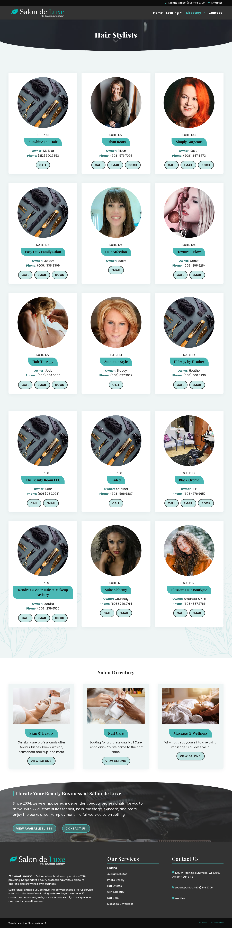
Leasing (172, 13)
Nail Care (113, 898)
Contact (215, 13)
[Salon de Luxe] (37, 13)
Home (158, 13)
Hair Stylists (114, 886)
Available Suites (117, 874)
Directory (193, 13)
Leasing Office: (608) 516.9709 (186, 2)
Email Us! (216, 2)
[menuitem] (184, 3)
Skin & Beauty (115, 892)
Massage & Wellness (120, 904)
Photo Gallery (115, 880)
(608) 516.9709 (203, 887)
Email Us (180, 898)
